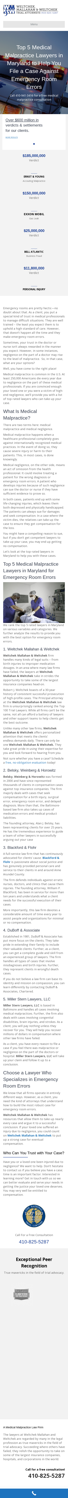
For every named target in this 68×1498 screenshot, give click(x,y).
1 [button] (34, 144)
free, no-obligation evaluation (26, 762)
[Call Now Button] (34, 1493)
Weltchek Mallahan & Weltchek (29, 1135)
